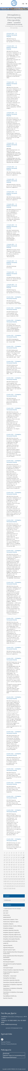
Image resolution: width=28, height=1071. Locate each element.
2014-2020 (5, 911)
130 (11, 886)
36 (23, 860)
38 (7, 862)
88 (19, 874)
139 (11, 888)
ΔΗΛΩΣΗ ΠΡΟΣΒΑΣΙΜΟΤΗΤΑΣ (14, 1028)
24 (16, 857)
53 (21, 865)
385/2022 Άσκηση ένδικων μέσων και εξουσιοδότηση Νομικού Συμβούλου (14, 173)
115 (18, 881)
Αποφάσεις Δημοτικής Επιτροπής (11, 930)
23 (14, 857)
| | (23, 3)
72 (23, 869)
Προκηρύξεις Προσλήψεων (9, 978)
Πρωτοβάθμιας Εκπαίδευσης (9, 996)
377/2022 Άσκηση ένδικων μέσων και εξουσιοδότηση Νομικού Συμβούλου (14, 279)
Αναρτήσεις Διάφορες (8, 923)
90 (23, 874)
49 (11, 865)
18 (23, 855)
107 (21, 879)
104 (14, 879)
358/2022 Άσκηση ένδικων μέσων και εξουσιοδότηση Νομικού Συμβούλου (14, 653)
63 (23, 867)
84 (9, 874)
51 (16, 865)
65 (7, 869)
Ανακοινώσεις (6, 915)
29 (7, 860)
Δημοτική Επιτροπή (7, 945)
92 (7, 876)
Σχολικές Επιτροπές (7, 998)
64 (4, 869)
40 (11, 862)
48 (9, 865)
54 (23, 865)
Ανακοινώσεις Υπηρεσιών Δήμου (11, 921)
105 (16, 879)
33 (16, 860)
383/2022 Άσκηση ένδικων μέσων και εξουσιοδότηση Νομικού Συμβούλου (14, 198)
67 (11, 869)
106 (18, 879)
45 (23, 862)
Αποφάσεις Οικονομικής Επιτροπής (11, 939)
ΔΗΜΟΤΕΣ (5, 943)
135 (23, 886)
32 (14, 860)
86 (14, 874)
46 (4, 865)
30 (9, 860)
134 (21, 886)
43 (19, 862)
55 (4, 867)
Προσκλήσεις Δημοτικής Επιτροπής (11, 980)
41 (14, 862)
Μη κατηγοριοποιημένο (8, 961)
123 (16, 884)
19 (4, 857)
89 (21, 874)
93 (9, 876)
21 (9, 857)
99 (23, 876)
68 (14, 869)
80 (21, 872)
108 (23, 879)
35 (21, 860)
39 (9, 862)
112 (11, 881)
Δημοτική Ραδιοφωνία (8, 947)
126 (23, 884)
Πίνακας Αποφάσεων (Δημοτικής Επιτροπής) (13, 970)
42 (16, 862)
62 (21, 867)
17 (21, 855)
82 (4, 874)
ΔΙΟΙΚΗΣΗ (17, 22)
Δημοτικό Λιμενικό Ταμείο (9, 949)
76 (11, 872)
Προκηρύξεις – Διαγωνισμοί (9, 976)
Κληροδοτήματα (7, 959)
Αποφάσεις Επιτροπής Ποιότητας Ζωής (12, 936)
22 (11, 857)
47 (7, 865)
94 (11, 876)
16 (19, 855)
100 (4, 879)
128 (7, 886)
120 (9, 884)
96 (16, 876)
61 (19, 867)
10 (4, 855)
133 (18, 886)
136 (4, 888)
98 (21, 876)
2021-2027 (5, 913)
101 (7, 879)
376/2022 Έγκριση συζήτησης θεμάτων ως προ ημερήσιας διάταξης (14, 291)
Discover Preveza (5, 1042)
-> (25, 3)
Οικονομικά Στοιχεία (8, 967)
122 (14, 884)
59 (14, 867)
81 (23, 872)
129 (9, 886)
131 (14, 886)
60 (16, 867)
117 (23, 881)
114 (16, 881)
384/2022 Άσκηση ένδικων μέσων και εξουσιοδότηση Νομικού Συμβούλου (14, 186)
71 (21, 869)
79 (19, 872)
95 (14, 876)
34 (19, 860)
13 (11, 855)
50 (14, 865)
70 (19, 869)
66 (9, 869)
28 (4, 860)
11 (7, 855)
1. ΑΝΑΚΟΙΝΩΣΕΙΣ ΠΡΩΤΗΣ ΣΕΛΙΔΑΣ (12, 908)
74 (7, 872)
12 (9, 855)
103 (11, 879)
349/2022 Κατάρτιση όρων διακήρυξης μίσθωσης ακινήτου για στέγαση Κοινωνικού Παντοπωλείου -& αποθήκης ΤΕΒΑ (14, 845)
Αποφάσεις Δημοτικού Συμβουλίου (11, 932)
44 (21, 862)
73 (4, 872)
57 (9, 867)
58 (11, 867)
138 (9, 888)
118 (4, 884)
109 (4, 881)
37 (4, 862)
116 (21, 881)
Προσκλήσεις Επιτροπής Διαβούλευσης (12, 982)
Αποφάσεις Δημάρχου (8, 928)
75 (9, 872)
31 (11, 860)
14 (14, 855)
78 (16, 872)
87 (16, 874)
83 (7, 874)
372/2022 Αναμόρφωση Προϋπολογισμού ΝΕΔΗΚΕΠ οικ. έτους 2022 (14, 341)
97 (19, 876)
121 (11, 884)
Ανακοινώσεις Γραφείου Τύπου (10, 919)
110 (7, 881)
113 (14, 881)
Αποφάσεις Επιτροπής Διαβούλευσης (12, 934)
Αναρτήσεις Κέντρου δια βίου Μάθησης (12, 926)
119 (7, 884)
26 (21, 857)
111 (9, 881)
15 (16, 855)
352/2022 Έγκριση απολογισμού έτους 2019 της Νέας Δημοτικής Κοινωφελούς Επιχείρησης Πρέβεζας (14, 789)
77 (14, 872)
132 (16, 886)
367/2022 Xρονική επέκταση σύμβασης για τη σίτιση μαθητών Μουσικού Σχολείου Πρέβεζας (13, 401)
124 (18, 884)
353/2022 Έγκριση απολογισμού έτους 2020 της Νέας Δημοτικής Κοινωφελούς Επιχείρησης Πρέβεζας (14, 775)
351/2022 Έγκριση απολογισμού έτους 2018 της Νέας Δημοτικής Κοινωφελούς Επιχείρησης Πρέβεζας (14, 803)
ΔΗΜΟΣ (9, 22)
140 (14, 888)
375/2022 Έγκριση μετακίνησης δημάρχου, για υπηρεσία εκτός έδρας (14, 302)
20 (7, 857)
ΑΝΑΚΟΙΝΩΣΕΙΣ (7, 917)
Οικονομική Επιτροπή (14, 24)
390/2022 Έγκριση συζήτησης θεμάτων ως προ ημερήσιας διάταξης (14, 40)
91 (4, 876)
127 (4, 886)
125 (21, 884)
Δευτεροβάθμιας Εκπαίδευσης (10, 941)
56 (7, 867)
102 (9, 879)
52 (19, 865)
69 (16, 869)
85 (11, 874)
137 (7, 888)
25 (19, 857)
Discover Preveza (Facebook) (9, 1044)
